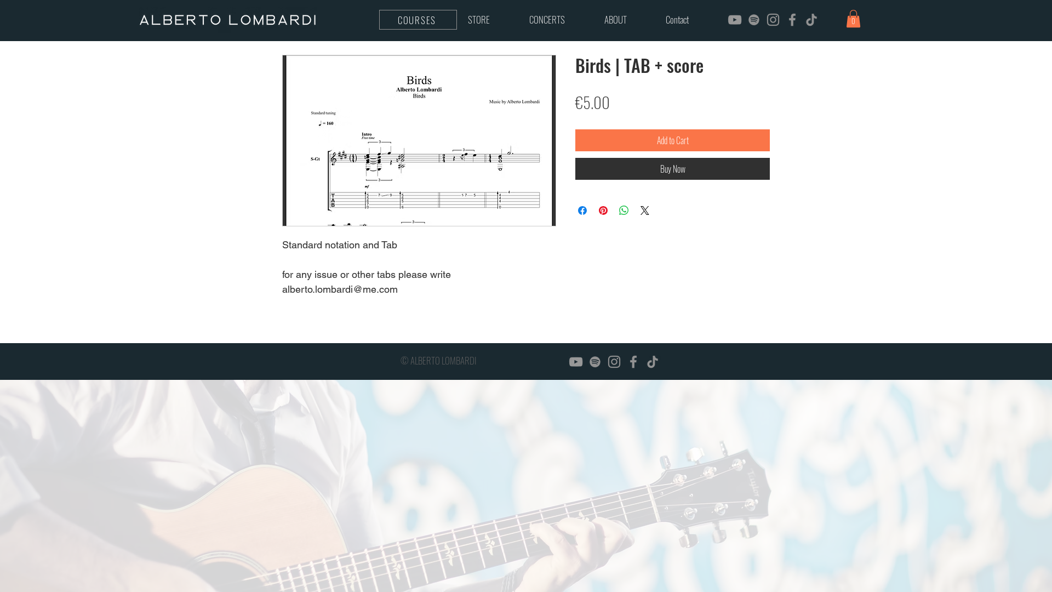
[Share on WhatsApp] (624, 210)
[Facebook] (792, 20)
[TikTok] (811, 20)
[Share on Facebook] (582, 210)
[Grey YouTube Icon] (735, 20)
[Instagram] (773, 20)
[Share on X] (644, 210)
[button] (853, 18)
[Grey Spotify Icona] (754, 20)
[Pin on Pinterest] (603, 210)
